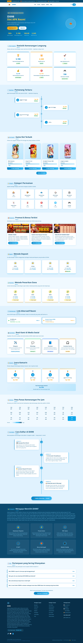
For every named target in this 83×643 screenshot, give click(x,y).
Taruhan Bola (51, 610)
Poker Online (51, 614)
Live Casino (51, 612)
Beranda (35, 605)
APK (74, 4)
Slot (35, 4)
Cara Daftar (36, 614)
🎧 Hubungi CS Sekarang (41, 593)
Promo (38, 4)
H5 (71, 4)
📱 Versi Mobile (67, 610)
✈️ (8, 634)
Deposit (43, 4)
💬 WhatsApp (66, 608)
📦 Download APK (67, 612)
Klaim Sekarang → (13, 243)
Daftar (47, 4)
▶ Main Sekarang (15, 168)
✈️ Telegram (66, 607)
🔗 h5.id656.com (67, 617)
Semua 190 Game (41, 173)
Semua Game (51, 616)
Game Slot (36, 607)
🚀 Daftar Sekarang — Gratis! (41, 498)
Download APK (12, 28)
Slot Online (51, 605)
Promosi (35, 608)
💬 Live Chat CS (67, 605)
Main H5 (23, 28)
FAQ (51, 4)
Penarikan (36, 612)
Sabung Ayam (51, 607)
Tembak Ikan (51, 608)
